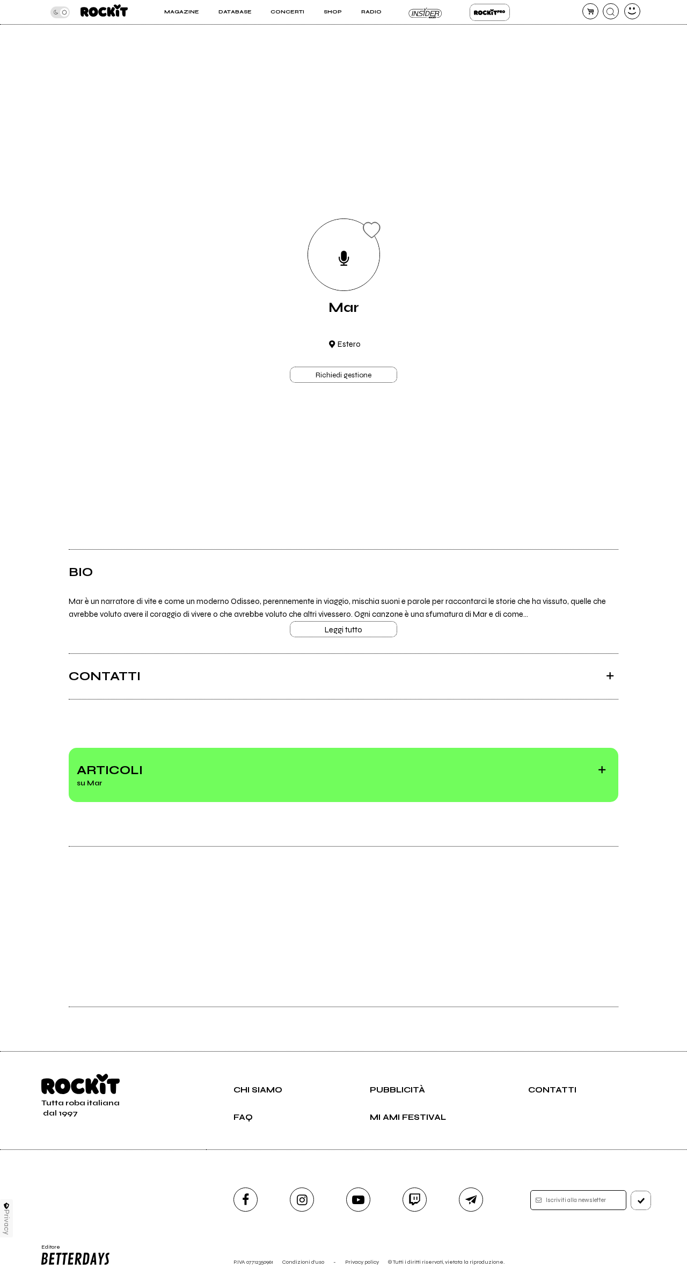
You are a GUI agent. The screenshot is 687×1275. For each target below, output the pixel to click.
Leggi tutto (343, 630)
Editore (47, 1250)
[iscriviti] (641, 1200)
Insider (425, 12)
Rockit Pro (490, 12)
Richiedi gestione (343, 375)
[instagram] (302, 1199)
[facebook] (245, 1199)
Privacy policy (362, 1261)
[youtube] (358, 1199)
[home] (104, 12)
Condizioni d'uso (303, 1261)
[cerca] (611, 11)
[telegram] (471, 1199)
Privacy (6, 1222)
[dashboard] (632, 11)
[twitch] (415, 1199)
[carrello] (590, 11)
